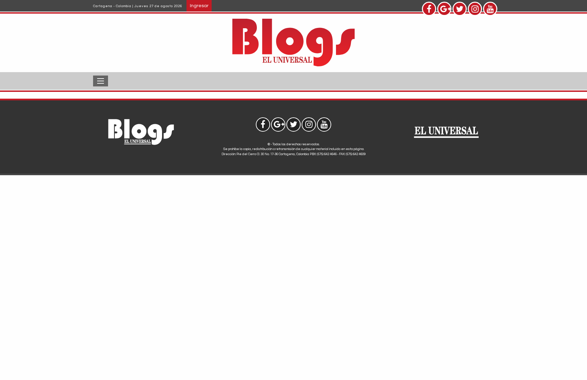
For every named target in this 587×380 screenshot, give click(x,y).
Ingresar (199, 5)
